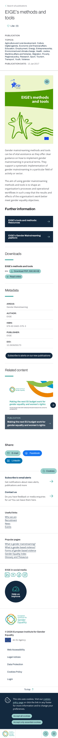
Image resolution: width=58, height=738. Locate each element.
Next (53, 405)
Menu (54, 733)
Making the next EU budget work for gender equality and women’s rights (26, 423)
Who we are (10, 517)
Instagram (25, 575)
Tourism (40, 57)
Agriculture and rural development (20, 43)
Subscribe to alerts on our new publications (29, 355)
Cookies (50, 471)
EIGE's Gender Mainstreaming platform (24, 236)
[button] (13, 453)
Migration (36, 54)
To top (27, 689)
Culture (40, 43)
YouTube (13, 575)
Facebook (19, 575)
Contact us (11, 492)
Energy (32, 48)
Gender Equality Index (15, 553)
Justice (46, 51)
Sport (32, 57)
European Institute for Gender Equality (8, 733)
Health (39, 51)
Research (24, 57)
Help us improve (15, 595)
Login (10, 679)
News (7, 523)
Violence (26, 59)
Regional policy (12, 57)
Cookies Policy (14, 672)
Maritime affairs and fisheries (18, 54)
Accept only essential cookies (27, 722)
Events (8, 526)
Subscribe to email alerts (18, 477)
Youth (17, 59)
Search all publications (17, 6)
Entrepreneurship (44, 48)
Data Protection (15, 664)
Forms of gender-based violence (20, 550)
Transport (9, 59)
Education (9, 48)
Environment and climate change (20, 51)
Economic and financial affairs (33, 46)
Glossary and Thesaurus (16, 557)
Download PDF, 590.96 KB (26, 271)
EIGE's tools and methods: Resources (22, 221)
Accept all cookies (21, 716)
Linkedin (7, 575)
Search (45, 733)
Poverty (45, 54)
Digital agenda (11, 46)
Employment (21, 48)
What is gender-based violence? (20, 547)
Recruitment (11, 520)
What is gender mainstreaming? (20, 543)
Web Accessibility (16, 649)
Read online (15, 277)
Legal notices (14, 657)
